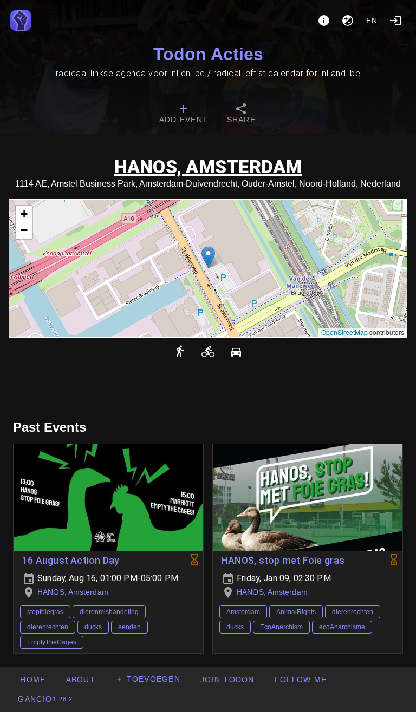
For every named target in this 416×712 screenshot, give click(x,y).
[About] (324, 20)
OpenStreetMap (344, 332)
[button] (208, 257)
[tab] (184, 114)
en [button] (372, 20)
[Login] (395, 20)
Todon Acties (208, 54)
